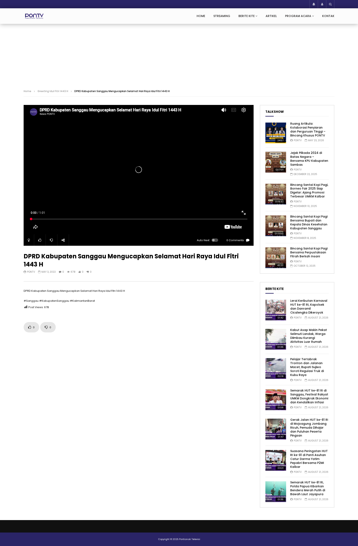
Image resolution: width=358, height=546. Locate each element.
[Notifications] (314, 4)
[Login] (322, 4)
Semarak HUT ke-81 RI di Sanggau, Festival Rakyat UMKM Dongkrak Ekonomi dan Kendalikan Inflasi (309, 396)
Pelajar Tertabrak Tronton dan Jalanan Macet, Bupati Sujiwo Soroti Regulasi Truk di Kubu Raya (307, 367)
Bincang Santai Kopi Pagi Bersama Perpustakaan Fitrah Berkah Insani (309, 252)
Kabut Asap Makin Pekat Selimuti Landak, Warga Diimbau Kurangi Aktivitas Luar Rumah (308, 336)
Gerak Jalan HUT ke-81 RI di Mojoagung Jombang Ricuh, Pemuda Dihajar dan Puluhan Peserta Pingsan (309, 428)
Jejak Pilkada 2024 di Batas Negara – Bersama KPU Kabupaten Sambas (309, 159)
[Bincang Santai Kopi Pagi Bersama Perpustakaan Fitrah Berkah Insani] (275, 257)
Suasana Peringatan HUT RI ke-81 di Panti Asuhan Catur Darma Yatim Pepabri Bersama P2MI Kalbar (309, 459)
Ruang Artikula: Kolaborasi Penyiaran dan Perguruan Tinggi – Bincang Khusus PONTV (307, 129)
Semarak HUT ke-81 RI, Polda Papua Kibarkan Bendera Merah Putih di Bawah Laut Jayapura (307, 488)
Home (201, 16)
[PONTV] (34, 16)
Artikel (271, 16)
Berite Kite (246, 16)
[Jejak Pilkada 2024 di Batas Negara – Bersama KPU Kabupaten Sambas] (275, 162)
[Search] (330, 4)
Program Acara (298, 16)
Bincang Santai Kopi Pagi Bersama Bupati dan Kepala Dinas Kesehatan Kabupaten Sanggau (309, 222)
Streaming (221, 16)
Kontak (328, 16)
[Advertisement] (179, 55)
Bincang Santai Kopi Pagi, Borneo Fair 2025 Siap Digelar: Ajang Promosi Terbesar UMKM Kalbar (309, 191)
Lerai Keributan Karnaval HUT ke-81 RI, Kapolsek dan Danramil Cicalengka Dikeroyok (308, 307)
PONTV (31, 272)
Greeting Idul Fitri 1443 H (52, 91)
